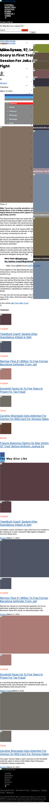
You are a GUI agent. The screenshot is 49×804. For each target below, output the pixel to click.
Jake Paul (14, 303)
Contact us (35, 790)
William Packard (6, 691)
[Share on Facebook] (24, 454)
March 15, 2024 (34, 266)
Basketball (10, 7)
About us (10, 792)
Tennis (8, 16)
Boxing (8, 11)
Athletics (9, 9)
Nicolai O (3, 83)
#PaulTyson (21, 258)
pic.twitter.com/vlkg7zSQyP (19, 261)
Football (9, 5)
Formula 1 (10, 14)
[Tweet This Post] (27, 97)
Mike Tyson (23, 303)
